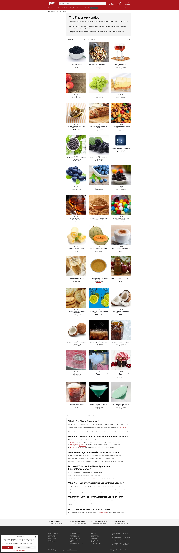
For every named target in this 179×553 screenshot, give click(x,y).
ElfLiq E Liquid (52, 538)
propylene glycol (97, 478)
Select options (76, 70)
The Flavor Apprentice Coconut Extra (76, 342)
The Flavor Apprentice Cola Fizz (98, 342)
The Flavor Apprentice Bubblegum (120, 218)
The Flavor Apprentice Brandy (76, 218)
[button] (35, 536)
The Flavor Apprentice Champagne (76, 278)
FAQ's (71, 541)
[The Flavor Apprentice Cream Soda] (76, 392)
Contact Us (119, 4)
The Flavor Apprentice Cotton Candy (76, 373)
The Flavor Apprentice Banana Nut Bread (98, 127)
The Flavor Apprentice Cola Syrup (120, 342)
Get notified (76, 163)
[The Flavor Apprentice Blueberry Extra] (76, 175)
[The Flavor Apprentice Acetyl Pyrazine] (99, 52)
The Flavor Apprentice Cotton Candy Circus (98, 373)
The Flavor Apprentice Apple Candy (98, 96)
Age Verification (74, 540)
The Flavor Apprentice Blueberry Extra (76, 188)
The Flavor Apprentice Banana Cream (120, 96)
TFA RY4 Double (74, 442)
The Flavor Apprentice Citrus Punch (98, 311)
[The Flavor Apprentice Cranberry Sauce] (121, 360)
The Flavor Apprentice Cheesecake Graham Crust (98, 279)
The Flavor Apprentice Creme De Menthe (98, 405)
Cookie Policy (15, 550)
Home (49, 11)
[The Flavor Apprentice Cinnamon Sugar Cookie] (76, 298)
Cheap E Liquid (52, 541)
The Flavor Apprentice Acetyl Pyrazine (98, 64)
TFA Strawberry (82, 446)
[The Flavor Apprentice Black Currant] (76, 145)
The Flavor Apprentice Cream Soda (76, 404)
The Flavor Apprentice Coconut (121, 311)
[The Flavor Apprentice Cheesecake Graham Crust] (99, 266)
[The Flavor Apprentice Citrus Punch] (99, 298)
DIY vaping (123, 427)
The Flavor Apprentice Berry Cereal (121, 126)
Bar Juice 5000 (52, 536)
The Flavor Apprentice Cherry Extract (120, 278)
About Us (93, 533)
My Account (111, 4)
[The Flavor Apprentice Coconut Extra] (76, 330)
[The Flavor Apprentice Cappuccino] (121, 235)
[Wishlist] (84, 44)
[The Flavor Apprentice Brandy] (76, 205)
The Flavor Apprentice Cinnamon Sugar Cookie (76, 312)
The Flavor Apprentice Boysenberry (120, 188)
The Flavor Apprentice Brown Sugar (98, 218)
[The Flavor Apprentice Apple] (76, 83)
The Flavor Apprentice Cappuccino (120, 248)
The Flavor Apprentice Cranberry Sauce (120, 373)
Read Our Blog (95, 536)
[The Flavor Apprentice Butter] (76, 235)
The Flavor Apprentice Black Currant (76, 157)
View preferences (30, 547)
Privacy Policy (22, 550)
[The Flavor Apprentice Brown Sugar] (99, 205)
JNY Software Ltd (72, 550)
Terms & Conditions (96, 543)
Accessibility (94, 535)
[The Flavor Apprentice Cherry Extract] (121, 266)
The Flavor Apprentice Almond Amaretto (120, 65)
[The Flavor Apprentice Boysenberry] (121, 175)
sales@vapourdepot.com (76, 543)
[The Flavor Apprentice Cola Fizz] (99, 330)
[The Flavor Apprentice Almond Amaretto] (121, 52)
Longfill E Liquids (53, 533)
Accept (7, 547)
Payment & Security (75, 538)
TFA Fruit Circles (74, 447)
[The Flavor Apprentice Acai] (76, 52)
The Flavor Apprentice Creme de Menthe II (120, 405)
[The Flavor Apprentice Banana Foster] (76, 113)
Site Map (93, 541)
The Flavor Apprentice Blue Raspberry (120, 148)
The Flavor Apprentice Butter (76, 248)
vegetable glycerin (87, 478)
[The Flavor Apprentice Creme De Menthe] (99, 392)
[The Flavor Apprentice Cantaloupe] (99, 235)
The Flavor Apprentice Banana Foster (76, 126)
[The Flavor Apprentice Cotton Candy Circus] (99, 360)
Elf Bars (50, 540)
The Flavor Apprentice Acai (76, 64)
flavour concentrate (108, 21)
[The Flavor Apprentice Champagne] (76, 266)
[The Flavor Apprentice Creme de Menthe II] (121, 392)
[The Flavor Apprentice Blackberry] (99, 145)
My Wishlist (127, 4)
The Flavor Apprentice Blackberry (98, 157)
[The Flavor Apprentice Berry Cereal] (121, 113)
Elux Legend (51, 535)
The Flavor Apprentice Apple (76, 96)
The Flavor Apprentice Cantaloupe (98, 248)
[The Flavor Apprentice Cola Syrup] (121, 330)
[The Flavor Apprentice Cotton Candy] (76, 360)
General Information (75, 533)
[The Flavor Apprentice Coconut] (121, 298)
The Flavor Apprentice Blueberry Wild (98, 188)
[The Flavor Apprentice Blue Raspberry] (121, 140)
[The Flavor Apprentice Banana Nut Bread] (99, 113)
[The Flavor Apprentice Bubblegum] (121, 205)
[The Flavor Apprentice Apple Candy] (99, 83)
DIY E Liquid (76, 62)
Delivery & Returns (74, 536)
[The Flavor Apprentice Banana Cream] (121, 83)
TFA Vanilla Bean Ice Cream (76, 444)
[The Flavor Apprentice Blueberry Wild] (99, 175)
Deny (19, 547)
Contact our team (102, 512)
